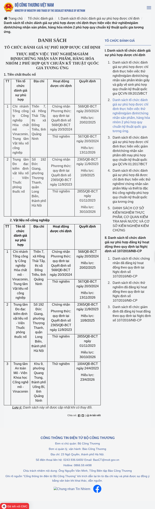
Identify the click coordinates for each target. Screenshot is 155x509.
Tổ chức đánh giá (40, 18)
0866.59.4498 (83, 465)
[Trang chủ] (45, 7)
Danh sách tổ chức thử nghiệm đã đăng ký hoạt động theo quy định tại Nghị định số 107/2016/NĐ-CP (130, 291)
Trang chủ (15, 18)
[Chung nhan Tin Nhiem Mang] (72, 489)
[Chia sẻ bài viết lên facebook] (79, 415)
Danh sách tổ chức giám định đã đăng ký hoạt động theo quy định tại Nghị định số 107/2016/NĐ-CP (132, 313)
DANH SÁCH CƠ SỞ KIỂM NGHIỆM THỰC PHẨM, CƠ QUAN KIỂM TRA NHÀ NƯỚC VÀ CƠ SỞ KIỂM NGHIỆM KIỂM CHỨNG (131, 219)
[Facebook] (97, 489)
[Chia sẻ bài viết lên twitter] (82, 415)
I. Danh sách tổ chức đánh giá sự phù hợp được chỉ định (98, 18)
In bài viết (95, 415)
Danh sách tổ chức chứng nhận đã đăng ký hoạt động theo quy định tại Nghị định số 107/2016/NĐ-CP (131, 267)
